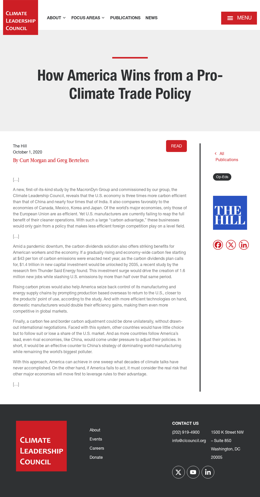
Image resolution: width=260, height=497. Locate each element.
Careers (97, 449)
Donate (96, 458)
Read (176, 146)
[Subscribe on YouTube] (193, 472)
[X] (231, 245)
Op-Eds (222, 177)
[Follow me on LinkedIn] (208, 472)
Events (96, 439)
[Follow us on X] (178, 472)
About (95, 430)
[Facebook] (218, 245)
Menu (244, 18)
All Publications (227, 157)
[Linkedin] (244, 245)
